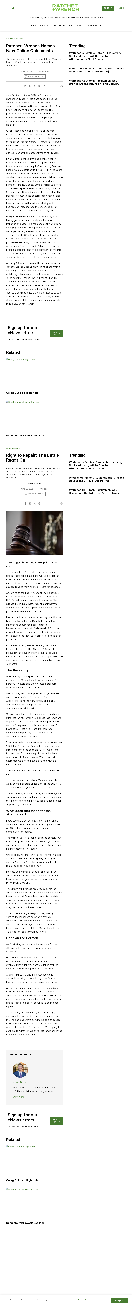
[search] (13, 8)
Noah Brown (34, 483)
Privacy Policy (84, 1300)
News (33, 25)
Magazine (45, 25)
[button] (8, 8)
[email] (44, 86)
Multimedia (59, 25)
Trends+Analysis (14, 39)
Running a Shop (93, 25)
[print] (61, 86)
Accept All (119, 1301)
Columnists (75, 25)
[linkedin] (30, 86)
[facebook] (25, 86)
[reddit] (39, 86)
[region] (66, 1300)
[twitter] (34, 86)
